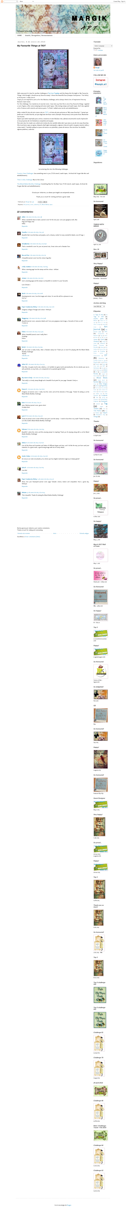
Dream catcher (98, 353)
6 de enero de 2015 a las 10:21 (35, 278)
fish (101, 362)
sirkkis (23, 217)
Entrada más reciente (24, 533)
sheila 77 (24, 443)
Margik (97, 68)
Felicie (23, 332)
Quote (95, 389)
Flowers (97, 364)
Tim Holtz (97, 411)
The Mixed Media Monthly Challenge (28, 184)
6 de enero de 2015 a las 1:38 (34, 217)
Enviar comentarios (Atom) (32, 537)
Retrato (100, 391)
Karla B (24, 467)
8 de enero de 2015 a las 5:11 (33, 402)
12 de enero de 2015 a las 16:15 (35, 467)
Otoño (97, 385)
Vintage (96, 416)
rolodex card (99, 393)
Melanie (24, 492)
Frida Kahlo (96, 366)
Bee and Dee (25, 255)
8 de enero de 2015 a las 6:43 (36, 429)
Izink (106, 368)
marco (100, 375)
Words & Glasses (105, 132)
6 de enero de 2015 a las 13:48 (37, 318)
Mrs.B (23, 293)
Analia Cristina (26, 456)
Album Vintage (97, 324)
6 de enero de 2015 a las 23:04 (34, 332)
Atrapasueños (101, 333)
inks (102, 368)
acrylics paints (98, 318)
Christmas (96, 341)
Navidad (96, 382)
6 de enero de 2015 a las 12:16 (46, 307)
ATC (106, 331)
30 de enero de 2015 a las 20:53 (36, 492)
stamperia (96, 399)
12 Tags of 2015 (98, 315)
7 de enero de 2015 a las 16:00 (35, 389)
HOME (19, 35)
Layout (100, 370)
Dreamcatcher (97, 355)
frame (103, 364)
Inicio (54, 533)
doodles (95, 351)
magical (103, 374)
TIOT (46, 112)
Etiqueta (96, 362)
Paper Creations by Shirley (29, 307)
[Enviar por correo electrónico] (39, 202)
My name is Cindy (27, 378)
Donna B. (24, 389)
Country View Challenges (25, 173)
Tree (106, 411)
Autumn (96, 335)
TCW (104, 408)
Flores (105, 362)
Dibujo (101, 347)
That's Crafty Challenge (24, 180)
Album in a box (102, 322)
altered (104, 324)
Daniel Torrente (99, 345)
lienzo (105, 370)
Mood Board (101, 380)
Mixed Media (45, 204)
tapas (51, 204)
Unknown (24, 429)
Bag (101, 335)
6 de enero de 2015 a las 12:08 (34, 293)
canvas (95, 339)
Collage (104, 341)
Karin (23, 402)
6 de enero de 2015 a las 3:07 (35, 232)
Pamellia (24, 232)
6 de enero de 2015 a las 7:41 (38, 255)
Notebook (103, 382)
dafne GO (25, 364)
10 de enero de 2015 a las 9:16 (39, 456)
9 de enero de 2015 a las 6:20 (35, 443)
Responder (25, 226)
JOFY (96, 370)
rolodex (105, 391)
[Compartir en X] (43, 202)
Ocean (95, 384)
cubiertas (36, 204)
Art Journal (26, 204)
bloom (106, 335)
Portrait (97, 387)
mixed (106, 375)
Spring (103, 397)
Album (95, 320)
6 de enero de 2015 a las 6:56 (38, 244)
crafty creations (26, 267)
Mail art (95, 375)
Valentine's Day (100, 414)
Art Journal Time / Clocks (105, 143)
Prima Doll (103, 387)
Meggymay (25, 318)
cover (31, 204)
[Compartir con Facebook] (44, 202)
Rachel (24, 347)
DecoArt (96, 347)
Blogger (69, 1205)
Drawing (102, 351)
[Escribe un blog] (41, 202)
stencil (98, 404)
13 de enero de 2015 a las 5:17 (46, 479)
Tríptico (97, 413)
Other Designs (103, 384)
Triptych (105, 413)
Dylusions (101, 358)
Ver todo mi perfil (99, 70)
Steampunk (104, 401)
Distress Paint (102, 349)
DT (40, 204)
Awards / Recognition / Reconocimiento (38, 35)
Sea (97, 397)
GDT (103, 366)
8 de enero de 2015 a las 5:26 (34, 416)
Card (102, 339)
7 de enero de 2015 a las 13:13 (36, 364)
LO (96, 372)
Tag (105, 403)
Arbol (95, 327)
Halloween (96, 368)
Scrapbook (104, 395)
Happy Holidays (105, 152)
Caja (105, 337)
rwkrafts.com (25, 355)
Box (100, 337)
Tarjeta (96, 408)
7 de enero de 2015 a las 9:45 (34, 347)
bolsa (96, 337)
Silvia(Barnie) (25, 244)
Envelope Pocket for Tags (100, 360)
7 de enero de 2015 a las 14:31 (41, 378)
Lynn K (24, 416)
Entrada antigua (84, 533)
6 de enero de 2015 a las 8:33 (39, 267)
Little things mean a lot (105, 122)
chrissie (24, 278)
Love (101, 372)
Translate (100, 50)
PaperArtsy (104, 386)
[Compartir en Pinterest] (46, 202)
